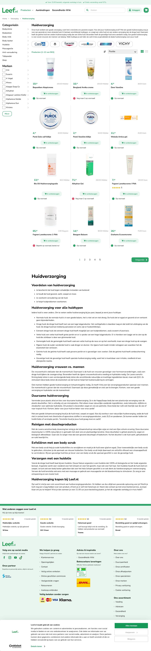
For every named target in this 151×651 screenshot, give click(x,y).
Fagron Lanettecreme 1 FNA (45, 234)
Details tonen (36, 646)
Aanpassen (130, 632)
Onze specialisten (122, 576)
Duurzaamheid (121, 562)
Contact (44, 566)
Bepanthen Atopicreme (43, 87)
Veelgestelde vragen (50, 581)
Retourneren (46, 585)
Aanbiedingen (43, 10)
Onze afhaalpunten (123, 571)
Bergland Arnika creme (83, 87)
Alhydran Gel (78, 183)
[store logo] (10, 10)
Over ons (119, 557)
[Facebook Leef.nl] (5, 559)
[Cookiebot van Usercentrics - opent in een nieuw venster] (15, 646)
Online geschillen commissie (53, 576)
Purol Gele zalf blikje (42, 136)
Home (4, 18)
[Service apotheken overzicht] (8, 576)
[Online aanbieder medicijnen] (82, 576)
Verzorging (15, 18)
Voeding (118, 602)
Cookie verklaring (122, 590)
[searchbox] (105, 10)
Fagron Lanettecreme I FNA (124, 183)
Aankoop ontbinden (49, 590)
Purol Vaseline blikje (82, 136)
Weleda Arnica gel (119, 136)
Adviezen (119, 606)
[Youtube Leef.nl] (16, 559)
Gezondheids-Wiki (61, 10)
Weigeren (131, 639)
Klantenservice (47, 557)
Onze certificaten (122, 566)
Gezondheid (120, 611)
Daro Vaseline (117, 87)
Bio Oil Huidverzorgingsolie (46, 183)
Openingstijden (47, 562)
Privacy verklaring (122, 585)
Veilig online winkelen (50, 571)
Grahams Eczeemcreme (121, 234)
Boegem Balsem (80, 234)
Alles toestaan (131, 626)
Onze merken (121, 581)
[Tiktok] (21, 559)
